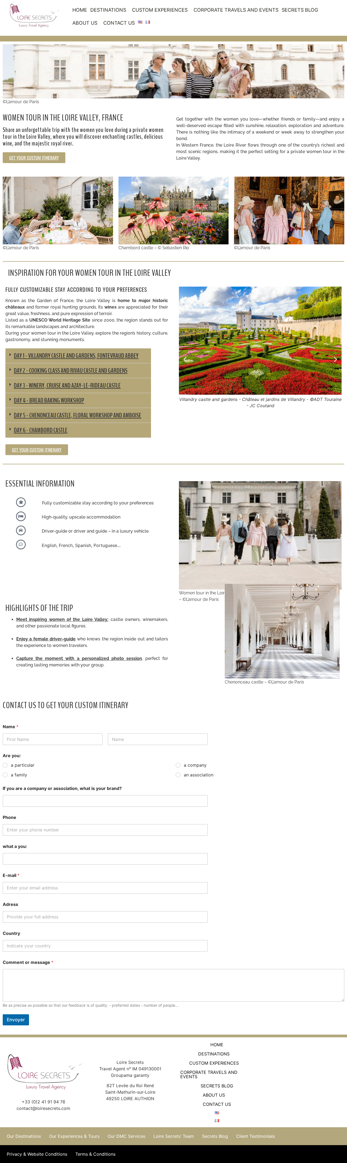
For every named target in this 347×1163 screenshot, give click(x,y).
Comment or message (28, 962)
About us (84, 23)
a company (195, 765)
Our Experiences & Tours (74, 1136)
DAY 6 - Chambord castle (41, 430)
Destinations (108, 10)
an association (198, 775)
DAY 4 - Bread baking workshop (49, 400)
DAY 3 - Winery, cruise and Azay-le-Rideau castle (67, 385)
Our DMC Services (126, 1136)
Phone (9, 817)
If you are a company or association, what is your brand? (62, 788)
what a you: (15, 846)
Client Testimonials (255, 1136)
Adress (10, 904)
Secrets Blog (300, 10)
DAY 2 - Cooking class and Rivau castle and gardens (70, 370)
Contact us (119, 23)
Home (79, 10)
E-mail (11, 875)
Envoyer (16, 1019)
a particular (22, 765)
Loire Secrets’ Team (173, 1136)
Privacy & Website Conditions (37, 1154)
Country (11, 933)
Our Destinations (24, 1136)
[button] (109, 10)
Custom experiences (160, 10)
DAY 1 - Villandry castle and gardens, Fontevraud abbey (76, 355)
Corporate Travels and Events (236, 10)
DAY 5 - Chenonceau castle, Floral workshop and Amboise (77, 415)
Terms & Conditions (95, 1154)
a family (19, 775)
